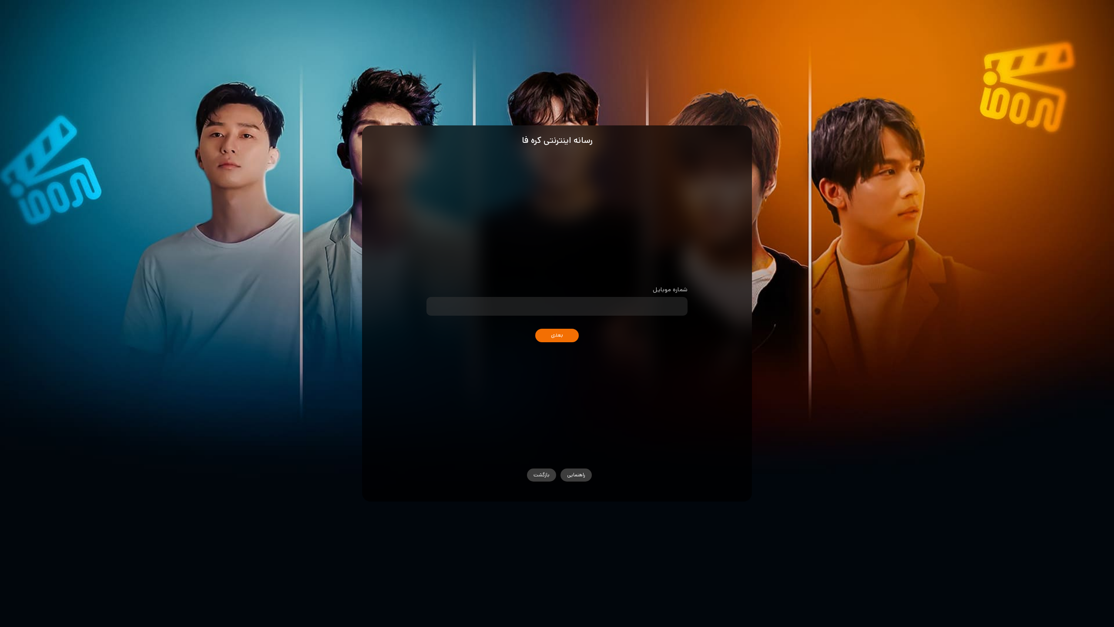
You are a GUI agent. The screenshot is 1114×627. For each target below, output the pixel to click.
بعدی (557, 335)
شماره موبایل (670, 289)
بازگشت (542, 475)
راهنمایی (576, 475)
